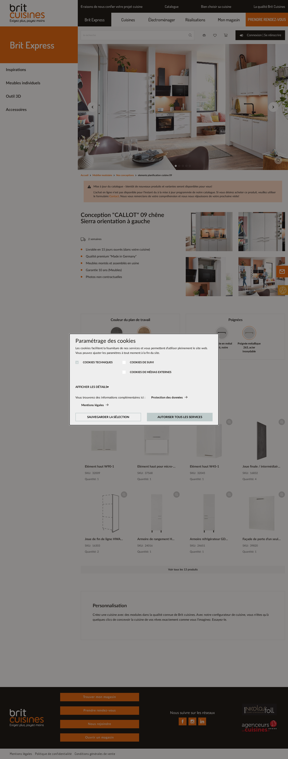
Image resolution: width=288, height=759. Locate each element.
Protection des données (167, 397)
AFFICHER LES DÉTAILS (91, 387)
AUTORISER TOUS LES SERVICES (180, 417)
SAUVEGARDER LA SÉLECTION (108, 417)
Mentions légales (92, 405)
